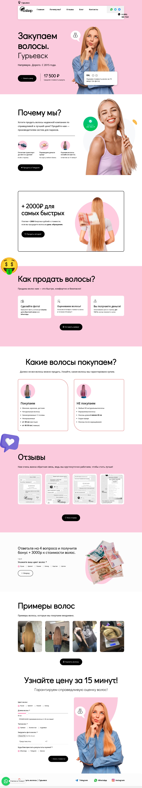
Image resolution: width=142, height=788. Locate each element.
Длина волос (24, 710)
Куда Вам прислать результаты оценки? (35, 747)
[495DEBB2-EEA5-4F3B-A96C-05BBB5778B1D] (85, 651)
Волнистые (33, 727)
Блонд (47, 566)
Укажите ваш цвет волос (32, 562)
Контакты (93, 9)
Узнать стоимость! (59, 759)
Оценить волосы (72, 662)
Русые (22, 566)
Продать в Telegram (31, 167)
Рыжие (39, 566)
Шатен (63, 566)
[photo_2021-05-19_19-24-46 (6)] (57, 651)
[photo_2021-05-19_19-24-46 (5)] (30, 651)
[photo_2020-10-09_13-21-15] (112, 651)
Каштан (55, 566)
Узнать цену (28, 78)
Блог (81, 9)
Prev (93, 75)
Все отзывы (72, 518)
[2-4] (57, 503)
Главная (40, 9)
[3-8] (85, 503)
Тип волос (23, 724)
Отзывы (70, 9)
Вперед (26, 573)
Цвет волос (23, 702)
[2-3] (30, 503)
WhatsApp (23, 751)
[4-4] (112, 503)
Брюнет (30, 566)
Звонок (42, 751)
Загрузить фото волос (28, 732)
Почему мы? (55, 9)
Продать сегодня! (34, 234)
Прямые (22, 727)
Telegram (33, 751)
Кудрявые (43, 727)
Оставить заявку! (72, 327)
